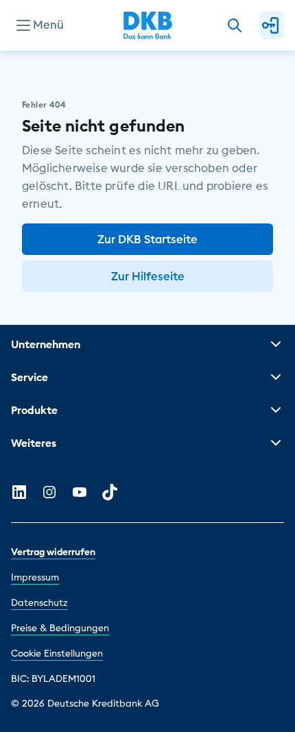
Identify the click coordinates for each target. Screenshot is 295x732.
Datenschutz (39, 602)
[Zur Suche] (234, 25)
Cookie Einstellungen (57, 653)
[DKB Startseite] (147, 25)
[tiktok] (110, 492)
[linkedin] (19, 492)
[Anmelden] (271, 25)
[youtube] (79, 492)
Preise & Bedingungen (60, 628)
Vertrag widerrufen (53, 552)
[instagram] (49, 492)
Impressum (35, 577)
